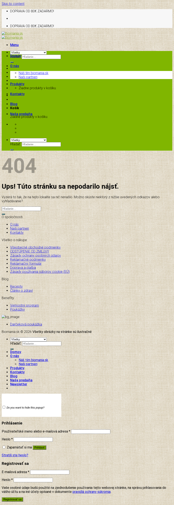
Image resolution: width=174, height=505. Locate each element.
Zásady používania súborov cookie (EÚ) (40, 272)
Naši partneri (28, 77)
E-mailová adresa (15, 472)
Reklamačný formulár (26, 264)
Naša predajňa (21, 114)
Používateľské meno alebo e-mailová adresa (36, 431)
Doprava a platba (23, 268)
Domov (15, 56)
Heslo (7, 439)
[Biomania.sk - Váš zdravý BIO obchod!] (12, 35)
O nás (14, 66)
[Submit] (12, 62)
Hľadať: (15, 144)
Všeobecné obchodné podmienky (35, 247)
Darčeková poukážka (26, 324)
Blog (13, 104)
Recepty (16, 286)
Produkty (17, 84)
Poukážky (17, 309)
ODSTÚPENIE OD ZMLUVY (29, 251)
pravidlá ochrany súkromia (92, 492)
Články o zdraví (21, 291)
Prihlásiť (39, 447)
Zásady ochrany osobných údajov (35, 255)
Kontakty (17, 94)
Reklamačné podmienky (28, 259)
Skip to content (13, 4)
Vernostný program (24, 305)
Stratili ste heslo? (15, 455)
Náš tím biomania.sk (33, 73)
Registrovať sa (12, 499)
